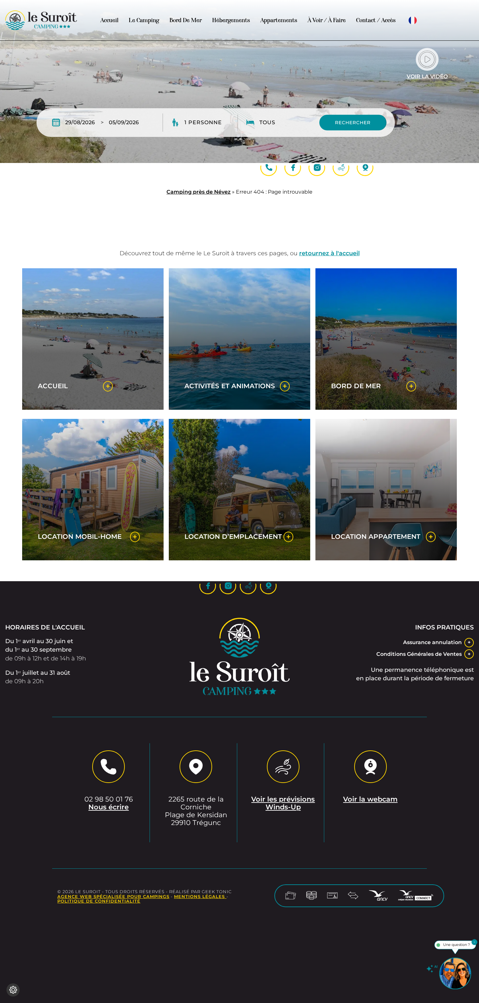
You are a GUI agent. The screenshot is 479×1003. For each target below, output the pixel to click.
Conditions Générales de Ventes (419, 654)
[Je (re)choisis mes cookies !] (13, 989)
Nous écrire (108, 807)
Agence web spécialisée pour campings (113, 896)
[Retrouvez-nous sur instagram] (317, 167)
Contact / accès (376, 20)
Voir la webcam (370, 799)
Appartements (278, 20)
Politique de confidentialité (98, 901)
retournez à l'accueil (329, 253)
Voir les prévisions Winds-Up (283, 803)
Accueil (109, 20)
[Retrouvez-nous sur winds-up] (341, 167)
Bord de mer (185, 20)
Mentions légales (200, 896)
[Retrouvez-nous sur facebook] (293, 167)
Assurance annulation (432, 642)
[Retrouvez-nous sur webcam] (365, 167)
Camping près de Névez (199, 192)
